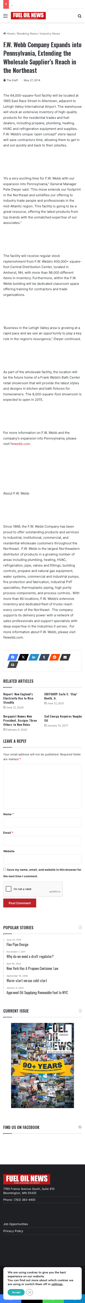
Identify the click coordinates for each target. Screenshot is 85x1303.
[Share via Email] (64, 657)
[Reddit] (53, 657)
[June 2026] (42, 1065)
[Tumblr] (43, 657)
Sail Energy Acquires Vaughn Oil (63, 718)
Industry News (50, 33)
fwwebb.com (20, 444)
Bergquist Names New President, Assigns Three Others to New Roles (20, 720)
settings (57, 1284)
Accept (16, 1292)
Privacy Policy (13, 1231)
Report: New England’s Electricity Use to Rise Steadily (18, 698)
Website (9, 851)
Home (10, 33)
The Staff (12, 80)
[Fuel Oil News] (28, 15)
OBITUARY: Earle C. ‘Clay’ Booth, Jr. (60, 696)
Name (8, 814)
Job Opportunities (15, 1224)
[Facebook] (11, 657)
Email (8, 832)
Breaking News (27, 33)
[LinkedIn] (32, 657)
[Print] (11, 664)
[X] (22, 657)
